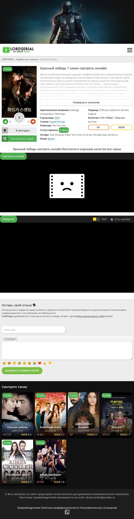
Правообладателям (28, 507)
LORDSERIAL (8, 59)
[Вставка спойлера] (10, 339)
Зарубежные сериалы (27, 59)
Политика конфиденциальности (60, 507)
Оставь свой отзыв (17, 305)
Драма (51, 138)
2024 (57, 117)
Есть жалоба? (123, 219)
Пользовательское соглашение (98, 507)
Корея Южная (57, 121)
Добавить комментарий (22, 370)
